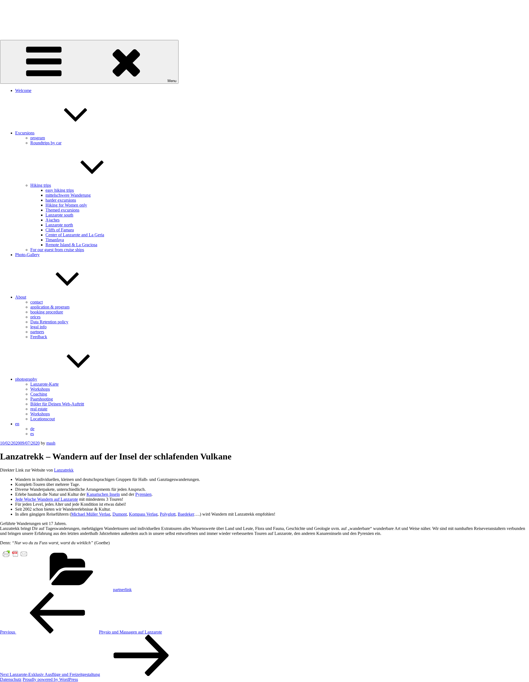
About (20, 297)
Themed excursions (62, 210)
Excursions (24, 133)
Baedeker (186, 514)
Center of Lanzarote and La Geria (74, 234)
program (37, 138)
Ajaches (52, 220)
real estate (38, 409)
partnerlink (122, 589)
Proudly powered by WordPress (50, 679)
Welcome (23, 90)
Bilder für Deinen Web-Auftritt (57, 404)
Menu (172, 81)
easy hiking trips (59, 190)
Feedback (38, 336)
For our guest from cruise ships (57, 249)
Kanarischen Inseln (103, 494)
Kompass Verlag (143, 514)
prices (35, 317)
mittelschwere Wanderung (68, 195)
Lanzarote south (59, 215)
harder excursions (60, 200)
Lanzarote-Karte (44, 384)
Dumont (119, 514)
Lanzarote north (59, 225)
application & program (49, 307)
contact (36, 302)
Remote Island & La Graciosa (71, 244)
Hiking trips (40, 185)
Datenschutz (10, 679)
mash (50, 443)
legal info (38, 326)
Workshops (40, 389)
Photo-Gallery (27, 254)
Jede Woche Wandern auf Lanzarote (46, 499)
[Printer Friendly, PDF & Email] (15, 553)
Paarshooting (41, 399)
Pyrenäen (143, 494)
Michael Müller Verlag (90, 514)
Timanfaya (54, 239)
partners (37, 331)
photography (26, 379)
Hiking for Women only (66, 205)
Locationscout (42, 418)
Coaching (38, 394)
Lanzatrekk (64, 470)
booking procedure (46, 312)
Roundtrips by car (45, 142)
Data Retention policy (49, 322)
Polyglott (168, 514)
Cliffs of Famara (59, 230)
